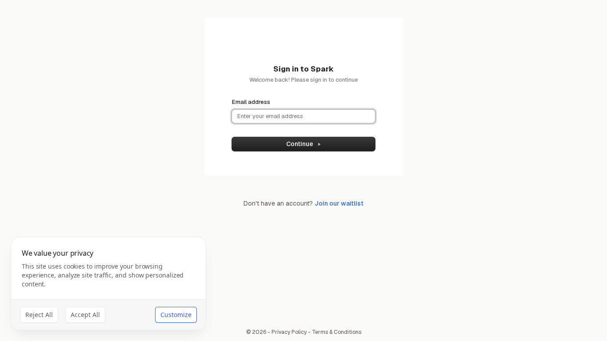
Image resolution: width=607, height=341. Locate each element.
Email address (251, 102)
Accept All (85, 314)
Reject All (39, 314)
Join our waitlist (339, 203)
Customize (176, 314)
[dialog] (108, 283)
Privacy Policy (289, 332)
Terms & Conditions (336, 332)
